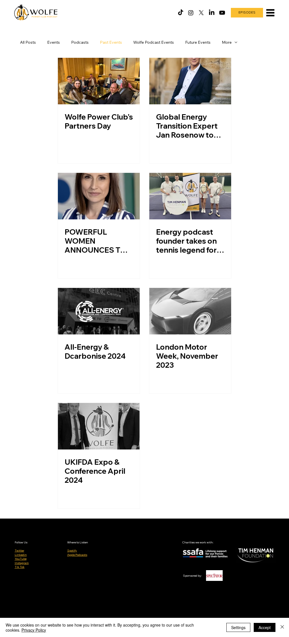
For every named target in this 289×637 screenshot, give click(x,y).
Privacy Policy (33, 630)
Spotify (72, 550)
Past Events (111, 42)
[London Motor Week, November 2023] (190, 311)
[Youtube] (222, 12)
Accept (265, 627)
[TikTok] (180, 12)
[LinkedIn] (211, 12)
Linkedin (21, 555)
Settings (238, 627)
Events (53, 42)
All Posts (28, 42)
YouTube (21, 559)
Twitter (19, 550)
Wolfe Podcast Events (153, 42)
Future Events (198, 42)
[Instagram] (190, 12)
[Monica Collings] (99, 196)
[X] (201, 12)
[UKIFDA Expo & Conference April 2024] (99, 426)
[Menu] (270, 12)
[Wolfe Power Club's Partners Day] (99, 81)
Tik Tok (20, 567)
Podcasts (80, 42)
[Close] (282, 627)
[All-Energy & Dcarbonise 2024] (99, 311)
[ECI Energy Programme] (190, 81)
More (227, 42)
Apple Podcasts (77, 555)
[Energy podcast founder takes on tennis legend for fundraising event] (190, 196)
